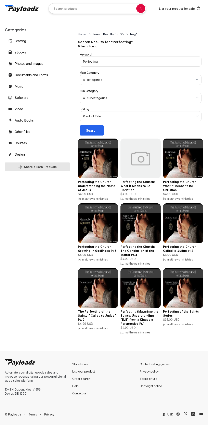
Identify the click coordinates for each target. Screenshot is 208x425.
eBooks (20, 52)
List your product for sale (177, 8)
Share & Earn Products (40, 167)
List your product (83, 371)
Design (20, 154)
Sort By (84, 109)
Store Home (80, 364)
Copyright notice (151, 386)
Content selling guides (155, 364)
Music (19, 86)
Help (75, 386)
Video (19, 109)
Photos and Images (29, 64)
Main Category (89, 72)
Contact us (79, 393)
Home (82, 34)
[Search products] (140, 8)
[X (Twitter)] (185, 413)
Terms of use (148, 378)
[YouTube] (201, 414)
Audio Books (24, 120)
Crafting (20, 41)
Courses (21, 143)
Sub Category (89, 91)
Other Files (22, 132)
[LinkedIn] (193, 414)
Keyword (86, 54)
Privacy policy (149, 371)
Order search (81, 378)
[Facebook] (178, 414)
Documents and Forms (31, 75)
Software (21, 98)
